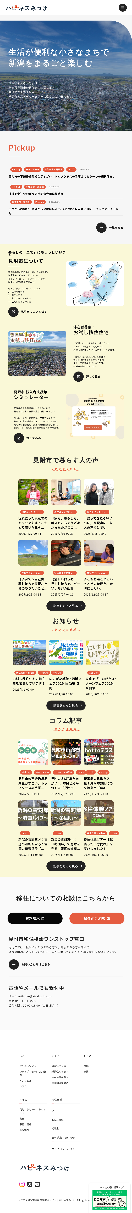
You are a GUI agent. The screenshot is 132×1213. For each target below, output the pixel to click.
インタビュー (26, 1080)
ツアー (55, 1110)
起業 (86, 1071)
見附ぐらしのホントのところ (32, 1111)
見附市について (27, 1065)
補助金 (55, 1128)
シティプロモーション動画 (32, 1073)
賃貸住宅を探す (60, 1065)
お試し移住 (58, 1119)
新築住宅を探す (60, 1071)
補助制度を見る (60, 1083)
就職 (86, 1065)
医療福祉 (24, 1130)
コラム (23, 1086)
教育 (21, 1118)
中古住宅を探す (60, 1077)
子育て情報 (25, 1124)
